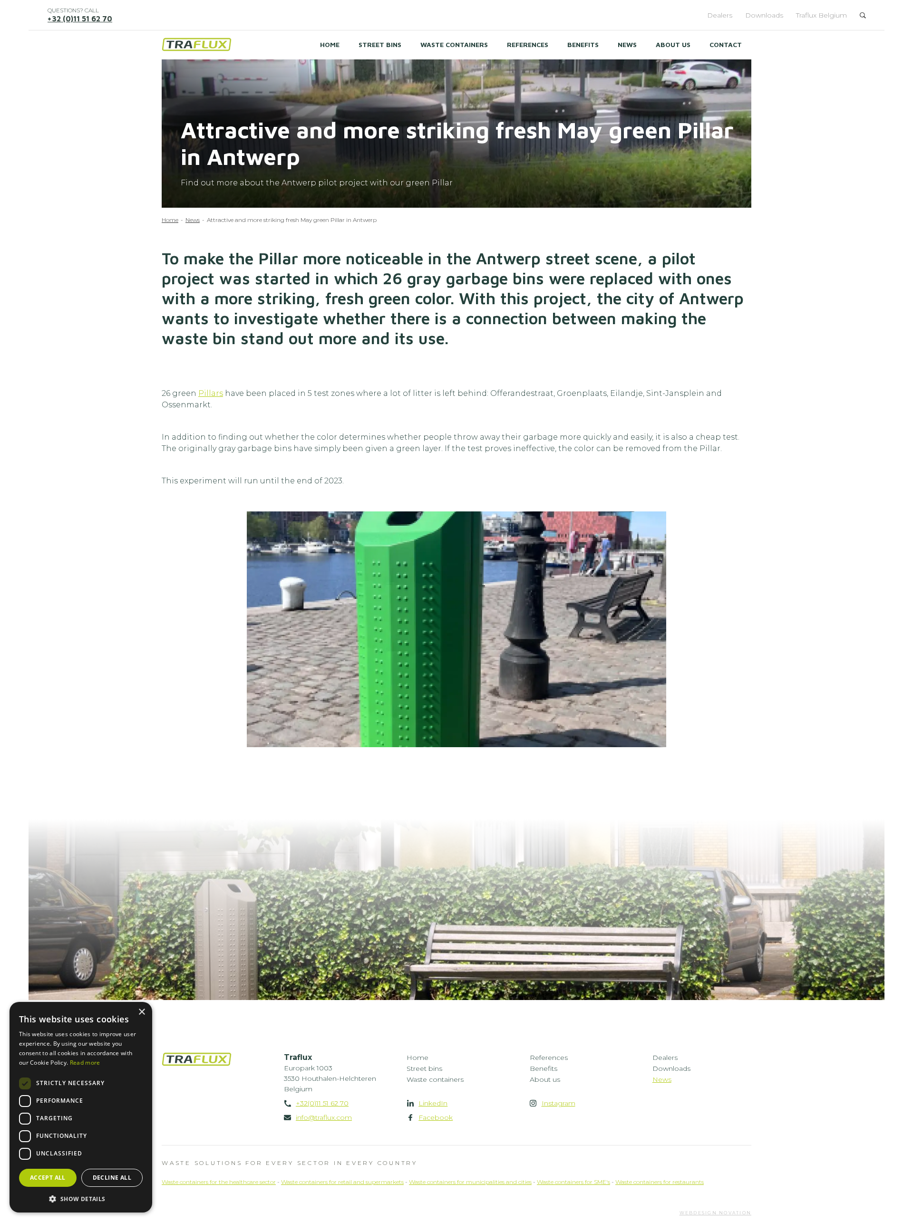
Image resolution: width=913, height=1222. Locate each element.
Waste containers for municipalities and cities (470, 1181)
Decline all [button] (112, 1178)
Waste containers (454, 44)
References (527, 44)
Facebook (435, 1117)
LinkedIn (432, 1103)
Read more (85, 1062)
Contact (725, 44)
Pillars (210, 393)
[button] (81, 1198)
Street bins (380, 44)
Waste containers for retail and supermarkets (342, 1181)
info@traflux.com (324, 1117)
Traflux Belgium (821, 15)
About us (673, 44)
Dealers (719, 15)
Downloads (764, 15)
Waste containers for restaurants (659, 1181)
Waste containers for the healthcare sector (219, 1181)
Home (330, 44)
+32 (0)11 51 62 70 (80, 18)
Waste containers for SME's (573, 1181)
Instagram (558, 1103)
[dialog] (81, 1107)
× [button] (141, 1012)
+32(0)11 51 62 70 (322, 1103)
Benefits (583, 44)
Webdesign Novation (716, 1213)
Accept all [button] (48, 1178)
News (627, 44)
